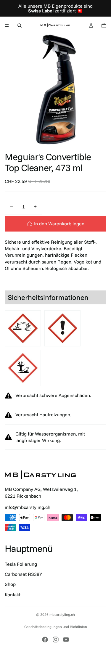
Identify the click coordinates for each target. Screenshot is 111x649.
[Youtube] (66, 639)
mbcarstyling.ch (62, 614)
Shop (10, 584)
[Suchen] (19, 25)
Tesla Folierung (21, 564)
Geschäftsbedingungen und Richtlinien (55, 626)
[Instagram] (55, 639)
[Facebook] (45, 639)
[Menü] (7, 25)
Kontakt (12, 594)
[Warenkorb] (103, 25)
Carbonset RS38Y (23, 574)
